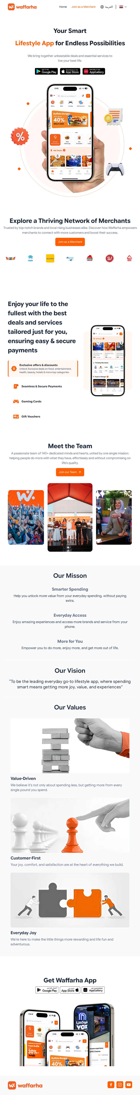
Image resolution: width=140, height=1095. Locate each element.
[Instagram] (119, 1084)
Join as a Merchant (84, 7)
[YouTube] (128, 1084)
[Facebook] (111, 1084)
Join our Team (68, 472)
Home (63, 7)
